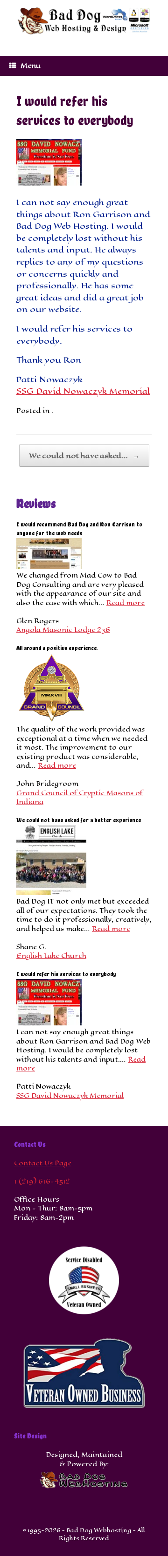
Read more (125, 603)
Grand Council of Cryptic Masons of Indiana (79, 797)
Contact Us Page (42, 1163)
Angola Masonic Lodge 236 (63, 630)
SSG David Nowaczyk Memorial (83, 391)
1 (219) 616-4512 (42, 1181)
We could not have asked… (84, 455)
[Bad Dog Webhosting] (84, 21)
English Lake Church (51, 956)
